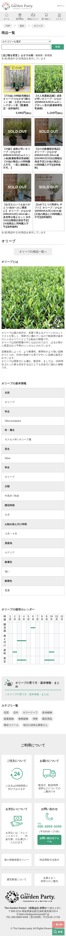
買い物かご (46, 19)
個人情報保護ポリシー (16, 859)
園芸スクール (11, 725)
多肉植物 (47, 712)
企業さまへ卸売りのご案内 (49, 879)
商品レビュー (33, 19)
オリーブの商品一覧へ (33, 251)
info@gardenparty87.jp (36, 914)
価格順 (39, 55)
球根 (35, 718)
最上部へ (60, 924)
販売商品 (19, 19)
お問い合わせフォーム (49, 840)
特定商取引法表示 (49, 859)
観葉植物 (9, 718)
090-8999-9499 (19, 917)
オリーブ (38, 26)
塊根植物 (23, 718)
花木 (22, 26)
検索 (57, 46)
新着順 (48, 55)
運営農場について (16, 879)
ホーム (6, 19)
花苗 (6, 712)
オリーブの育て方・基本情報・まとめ (28, 694)
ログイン (60, 6)
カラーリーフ (30, 712)
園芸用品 (47, 718)
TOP (8, 26)
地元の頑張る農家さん (35, 725)
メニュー (59, 19)
